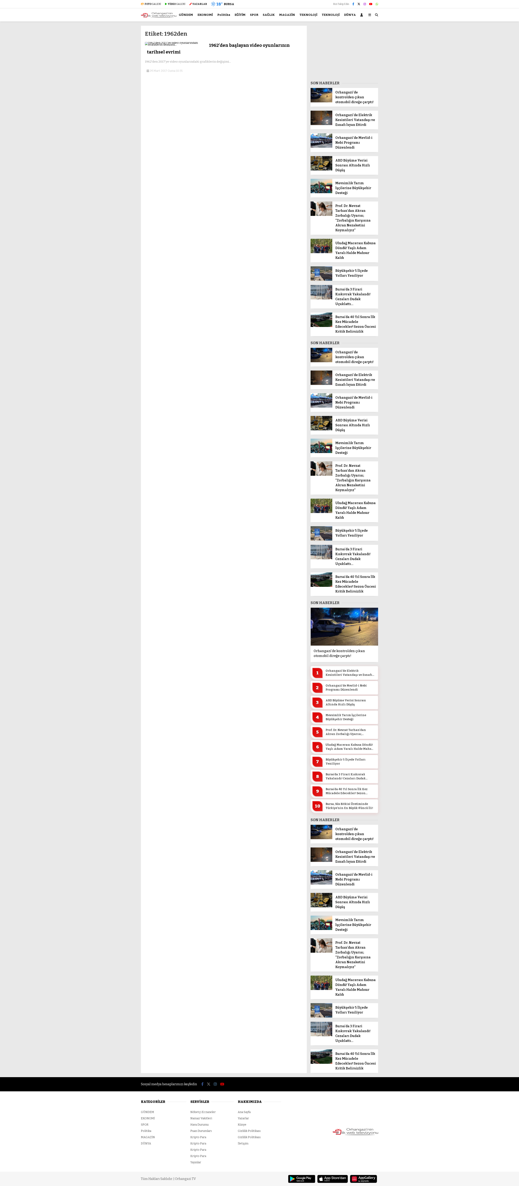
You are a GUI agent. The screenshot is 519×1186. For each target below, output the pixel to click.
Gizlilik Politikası (249, 1131)
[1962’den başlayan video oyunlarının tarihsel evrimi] (175, 44)
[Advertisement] (120, 86)
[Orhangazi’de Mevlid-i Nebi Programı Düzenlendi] (321, 147)
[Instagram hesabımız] (365, 4)
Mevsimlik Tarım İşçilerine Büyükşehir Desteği (346, 717)
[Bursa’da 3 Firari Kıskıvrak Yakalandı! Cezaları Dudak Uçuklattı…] (321, 298)
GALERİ (153, 4)
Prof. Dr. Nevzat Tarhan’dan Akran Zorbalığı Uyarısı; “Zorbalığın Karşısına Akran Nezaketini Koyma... (347, 732)
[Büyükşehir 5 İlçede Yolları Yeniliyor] (321, 280)
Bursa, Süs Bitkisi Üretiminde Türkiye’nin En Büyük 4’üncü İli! (349, 806)
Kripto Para (198, 1137)
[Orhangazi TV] (158, 17)
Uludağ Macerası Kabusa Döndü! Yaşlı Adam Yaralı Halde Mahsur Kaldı (350, 747)
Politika (223, 15)
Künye (242, 1124)
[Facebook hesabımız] (353, 4)
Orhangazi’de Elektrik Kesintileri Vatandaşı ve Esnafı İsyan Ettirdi (349, 673)
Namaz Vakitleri (201, 1118)
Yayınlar (195, 1162)
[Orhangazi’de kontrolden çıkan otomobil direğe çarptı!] (321, 101)
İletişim (243, 1143)
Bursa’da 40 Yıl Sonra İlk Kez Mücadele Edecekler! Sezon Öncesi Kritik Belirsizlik (347, 791)
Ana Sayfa (244, 1112)
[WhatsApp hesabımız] (377, 4)
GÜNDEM (186, 15)
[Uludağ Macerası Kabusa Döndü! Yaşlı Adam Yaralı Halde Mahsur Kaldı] (321, 252)
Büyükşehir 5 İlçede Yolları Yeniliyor (346, 761)
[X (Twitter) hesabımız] (358, 4)
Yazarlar (243, 1118)
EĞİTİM (240, 15)
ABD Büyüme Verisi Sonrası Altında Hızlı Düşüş (346, 702)
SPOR (254, 15)
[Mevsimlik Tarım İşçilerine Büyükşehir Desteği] (321, 192)
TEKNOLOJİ (308, 15)
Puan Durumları (201, 1131)
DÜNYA (350, 15)
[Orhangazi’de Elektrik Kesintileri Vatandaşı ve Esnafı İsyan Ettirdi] (321, 124)
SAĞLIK (269, 15)
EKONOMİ (205, 15)
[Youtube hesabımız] (370, 4)
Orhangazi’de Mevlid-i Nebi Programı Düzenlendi (346, 687)
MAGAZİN (287, 15)
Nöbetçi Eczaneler (203, 1112)
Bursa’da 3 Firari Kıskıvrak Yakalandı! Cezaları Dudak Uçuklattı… (346, 776)
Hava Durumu (199, 1124)
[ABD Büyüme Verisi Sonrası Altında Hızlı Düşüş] (321, 169)
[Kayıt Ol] (362, 14)
